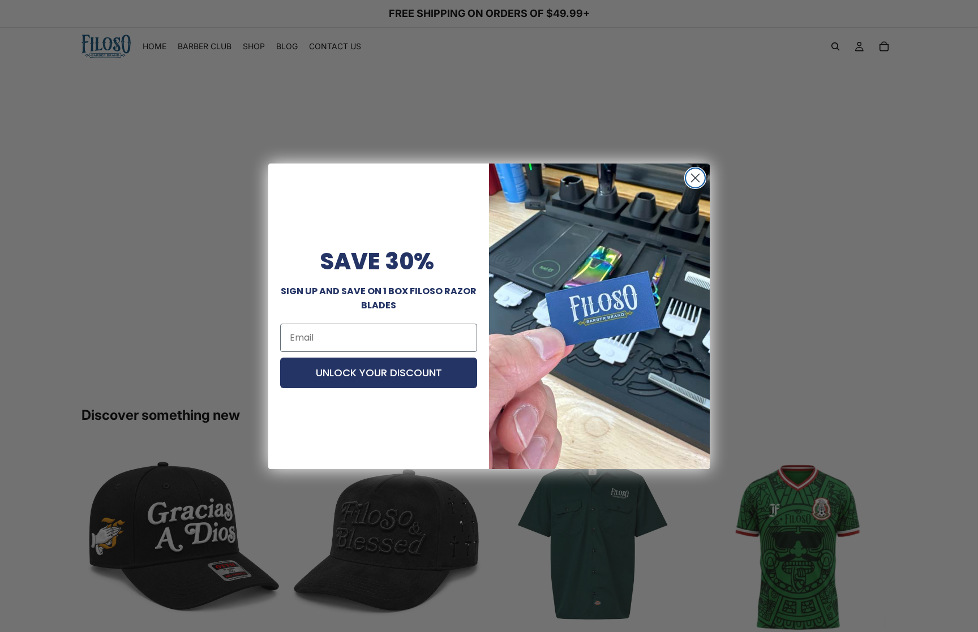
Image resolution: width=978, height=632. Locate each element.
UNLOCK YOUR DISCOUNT (379, 373)
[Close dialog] (695, 178)
